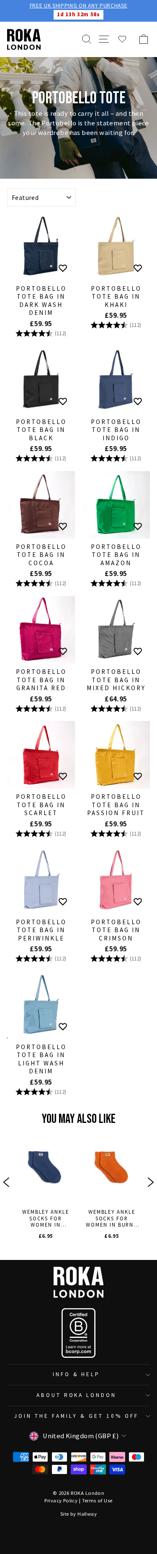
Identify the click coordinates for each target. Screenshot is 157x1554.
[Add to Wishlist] (63, 268)
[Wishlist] (122, 39)
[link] (45, 1183)
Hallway (87, 1514)
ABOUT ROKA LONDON (76, 1395)
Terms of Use (97, 1500)
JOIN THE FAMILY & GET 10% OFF (76, 1415)
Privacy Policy (60, 1500)
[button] (6, 1183)
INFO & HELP (76, 1374)
